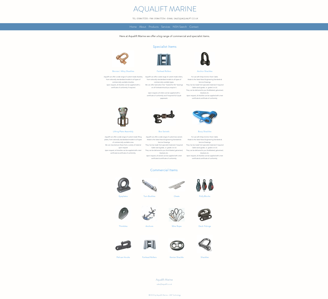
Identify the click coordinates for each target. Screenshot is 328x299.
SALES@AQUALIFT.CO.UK (186, 18)
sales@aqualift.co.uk (164, 284)
